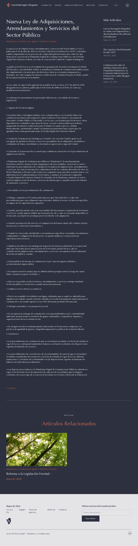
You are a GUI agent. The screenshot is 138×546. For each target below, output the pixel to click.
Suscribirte (91, 519)
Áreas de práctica (74, 5)
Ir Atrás (11, 388)
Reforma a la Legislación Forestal (27, 474)
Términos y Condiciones (38, 534)
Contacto (103, 5)
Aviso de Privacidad (15, 534)
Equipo (58, 5)
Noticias (91, 5)
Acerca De (47, 5)
